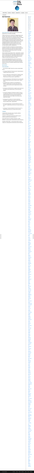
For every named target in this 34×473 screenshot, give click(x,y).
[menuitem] (4, 13)
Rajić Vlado (29, 358)
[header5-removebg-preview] (17, 6)
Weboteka (6, 471)
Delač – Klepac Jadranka (29, 114)
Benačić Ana (30, 58)
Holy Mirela (30, 169)
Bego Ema (29, 57)
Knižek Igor (29, 205)
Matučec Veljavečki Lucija (29, 263)
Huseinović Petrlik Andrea (29, 174)
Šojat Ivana (29, 408)
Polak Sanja (30, 342)
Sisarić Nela (30, 398)
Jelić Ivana (29, 186)
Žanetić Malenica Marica (29, 451)
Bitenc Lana (30, 67)
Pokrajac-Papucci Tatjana (29, 340)
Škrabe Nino (30, 402)
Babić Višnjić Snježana (29, 42)
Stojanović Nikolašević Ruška (30, 415)
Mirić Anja (29, 289)
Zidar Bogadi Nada (29, 460)
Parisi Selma (30, 312)
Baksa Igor (29, 51)
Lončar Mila (30, 233)
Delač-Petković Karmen (29, 118)
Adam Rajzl (29, 31)
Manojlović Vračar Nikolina (29, 247)
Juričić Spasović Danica (29, 197)
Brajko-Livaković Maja (29, 90)
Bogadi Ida (29, 75)
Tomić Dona (30, 430)
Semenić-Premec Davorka (29, 380)
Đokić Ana (29, 131)
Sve (28, 16)
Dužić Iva (29, 130)
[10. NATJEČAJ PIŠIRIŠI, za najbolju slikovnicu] (33, 236)
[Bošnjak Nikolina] (0, 236)
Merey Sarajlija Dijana (29, 269)
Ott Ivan (29, 308)
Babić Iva (29, 40)
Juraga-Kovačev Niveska (29, 193)
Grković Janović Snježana (29, 154)
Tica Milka (29, 422)
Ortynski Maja (30, 304)
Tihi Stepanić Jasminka (29, 425)
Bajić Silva (29, 45)
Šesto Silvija (30, 382)
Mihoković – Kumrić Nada (30, 280)
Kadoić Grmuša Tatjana (29, 200)
